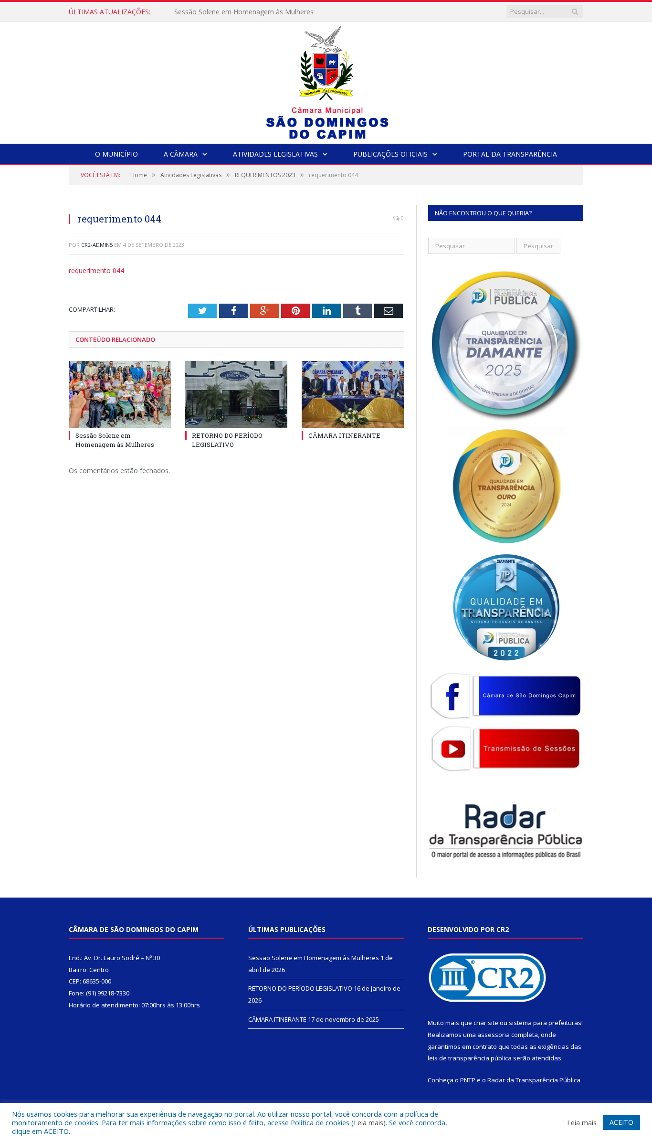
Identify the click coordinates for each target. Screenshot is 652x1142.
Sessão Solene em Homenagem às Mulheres (114, 439)
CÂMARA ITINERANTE (344, 435)
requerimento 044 (96, 270)
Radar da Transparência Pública (533, 1080)
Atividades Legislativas (275, 154)
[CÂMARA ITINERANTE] (353, 394)
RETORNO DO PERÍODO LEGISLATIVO (234, 12)
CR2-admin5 (97, 244)
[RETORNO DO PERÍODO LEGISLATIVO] (236, 394)
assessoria (493, 1034)
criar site (485, 1022)
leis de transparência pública (470, 1058)
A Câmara (181, 154)
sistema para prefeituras (545, 1022)
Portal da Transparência (510, 154)
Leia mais (368, 1122)
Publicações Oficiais (390, 154)
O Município (116, 154)
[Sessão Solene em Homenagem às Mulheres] (120, 394)
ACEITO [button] (621, 1122)
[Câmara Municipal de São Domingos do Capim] (326, 80)
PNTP (467, 1080)
